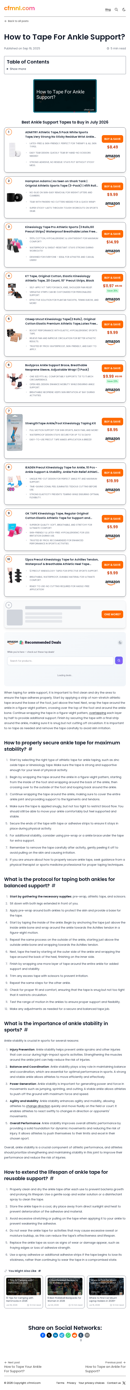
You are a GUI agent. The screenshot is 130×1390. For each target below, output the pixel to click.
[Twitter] (124, 1383)
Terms (60, 1383)
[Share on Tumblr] (80, 1335)
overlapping (97, 713)
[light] (124, 9)
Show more (18, 69)
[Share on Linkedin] (55, 1335)
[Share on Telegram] (61, 1335)
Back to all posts (18, 21)
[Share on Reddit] (74, 1335)
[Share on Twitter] (49, 1335)
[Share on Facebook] (42, 1335)
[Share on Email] (87, 1335)
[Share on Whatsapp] (68, 1335)
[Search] (116, 9)
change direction (38, 1106)
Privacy (71, 1383)
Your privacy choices (91, 1383)
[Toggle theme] (120, 642)
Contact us (114, 1383)
